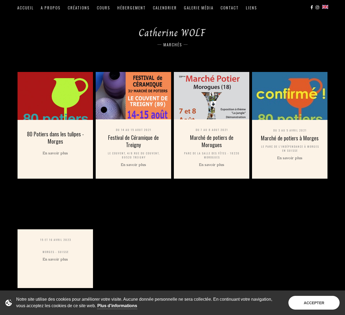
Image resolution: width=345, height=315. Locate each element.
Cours (103, 8)
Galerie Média (198, 8)
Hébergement (131, 8)
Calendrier (165, 8)
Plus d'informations (117, 305)
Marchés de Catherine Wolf (172, 32)
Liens (251, 8)
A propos (51, 8)
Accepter (314, 303)
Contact (229, 8)
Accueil (25, 8)
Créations (79, 8)
